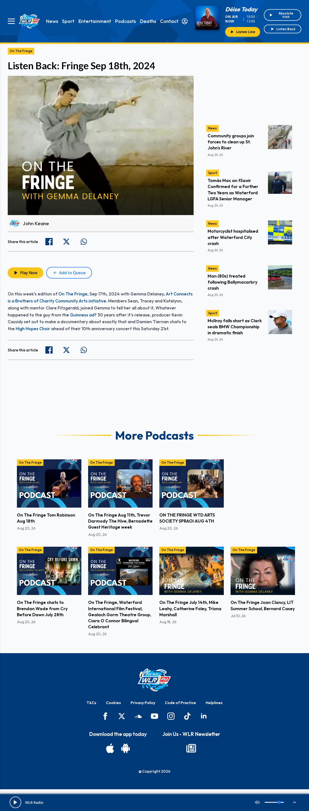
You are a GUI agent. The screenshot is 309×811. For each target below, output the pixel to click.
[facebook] (105, 716)
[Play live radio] (15, 802)
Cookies (113, 702)
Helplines (214, 702)
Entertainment (94, 21)
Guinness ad (82, 315)
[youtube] (154, 716)
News (52, 21)
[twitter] (121, 716)
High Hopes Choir (33, 328)
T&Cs (91, 702)
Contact (169, 21)
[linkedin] (204, 716)
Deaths (148, 21)
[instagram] (171, 716)
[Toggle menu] (11, 21)
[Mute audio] (257, 802)
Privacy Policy (143, 702)
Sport (68, 21)
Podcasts (125, 21)
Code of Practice (180, 702)
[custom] (138, 716)
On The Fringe (21, 51)
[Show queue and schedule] (294, 802)
